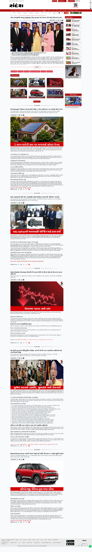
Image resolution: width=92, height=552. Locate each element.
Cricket (53, 10)
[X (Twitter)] (60, 20)
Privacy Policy (29, 542)
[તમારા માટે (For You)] (62, 13)
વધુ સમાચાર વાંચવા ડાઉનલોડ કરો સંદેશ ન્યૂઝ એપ (20, 187)
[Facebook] (90, 2)
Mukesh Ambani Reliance (35, 71)
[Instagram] (90, 6)
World (49, 10)
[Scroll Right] (57, 13)
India (35, 10)
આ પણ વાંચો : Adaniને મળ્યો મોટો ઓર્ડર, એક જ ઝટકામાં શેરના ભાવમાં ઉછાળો (26, 261)
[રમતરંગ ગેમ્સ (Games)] (59, 13)
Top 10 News (69, 17)
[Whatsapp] (90, 0)
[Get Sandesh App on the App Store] (70, 544)
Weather (31, 10)
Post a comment (37, 101)
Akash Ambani (13, 71)
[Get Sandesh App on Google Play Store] (70, 541)
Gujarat (15, 10)
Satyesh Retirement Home (46, 542)
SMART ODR (3, 543)
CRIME (61, 10)
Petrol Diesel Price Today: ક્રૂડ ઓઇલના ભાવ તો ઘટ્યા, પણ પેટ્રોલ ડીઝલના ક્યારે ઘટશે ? (34, 339)
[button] (31, 10)
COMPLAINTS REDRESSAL (57, 542)
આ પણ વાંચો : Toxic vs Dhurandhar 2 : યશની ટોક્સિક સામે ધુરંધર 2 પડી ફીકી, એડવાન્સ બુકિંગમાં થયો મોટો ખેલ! (34, 444)
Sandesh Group (37, 542)
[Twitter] (90, 4)
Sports (57, 10)
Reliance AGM (49, 71)
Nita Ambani (43, 71)
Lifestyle (65, 10)
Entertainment (71, 10)
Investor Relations (4, 542)
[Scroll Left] (11, 13)
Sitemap (23, 542)
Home (12, 10)
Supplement (62, 1)
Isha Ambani (27, 71)
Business (44, 10)
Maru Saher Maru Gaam (23, 10)
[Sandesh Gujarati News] (17, 5)
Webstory (39, 10)
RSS (19, 542)
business (15, 15)
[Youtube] (90, 8)
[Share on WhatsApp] (90, 546)
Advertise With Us (13, 542)
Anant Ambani (20, 71)
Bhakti (76, 10)
